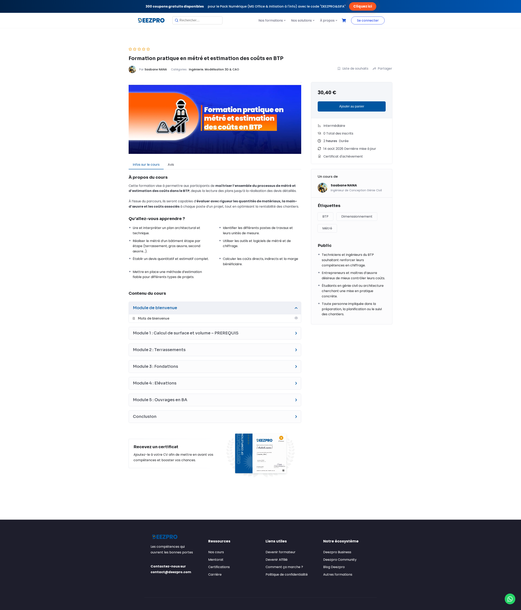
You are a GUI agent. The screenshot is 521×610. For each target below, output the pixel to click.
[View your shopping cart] (344, 20)
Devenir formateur (281, 552)
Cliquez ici (362, 6)
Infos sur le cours (146, 164)
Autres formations (337, 574)
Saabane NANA (155, 69)
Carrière (215, 574)
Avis (171, 164)
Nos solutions (301, 20)
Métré (327, 228)
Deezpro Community (340, 559)
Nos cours (216, 552)
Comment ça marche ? (284, 567)
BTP (325, 216)
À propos (327, 20)
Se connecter (368, 20)
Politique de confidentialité (287, 574)
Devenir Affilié (277, 559)
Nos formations (270, 20)
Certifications (219, 567)
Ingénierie (196, 69)
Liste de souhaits (355, 68)
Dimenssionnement (356, 216)
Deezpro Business (337, 552)
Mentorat (215, 559)
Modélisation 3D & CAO (222, 69)
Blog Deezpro (334, 567)
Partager (385, 68)
